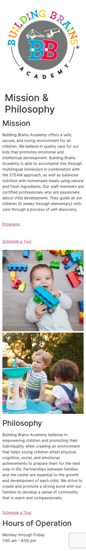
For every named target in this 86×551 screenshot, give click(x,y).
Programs (11, 224)
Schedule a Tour (17, 241)
